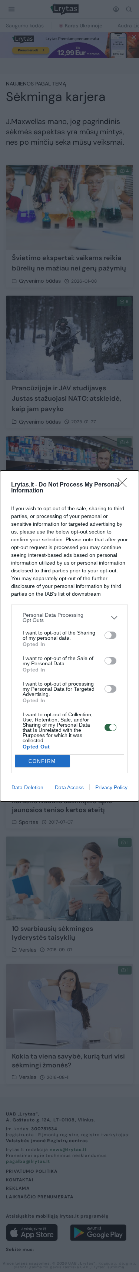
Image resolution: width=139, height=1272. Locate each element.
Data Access (69, 787)
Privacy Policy (111, 787)
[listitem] (69, 617)
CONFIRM (42, 761)
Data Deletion (27, 787)
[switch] (110, 635)
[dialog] (69, 636)
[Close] (125, 485)
